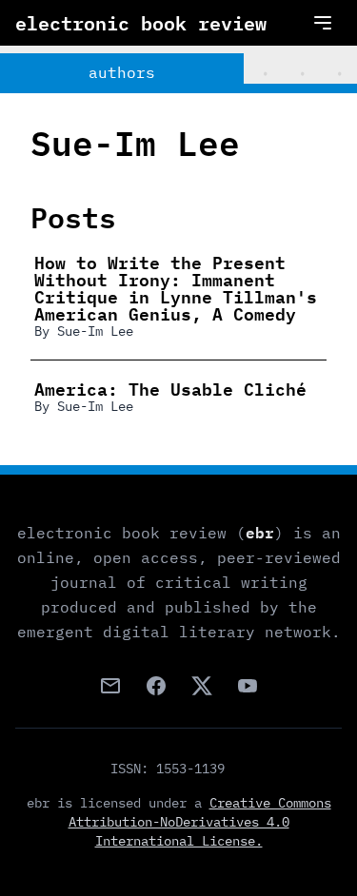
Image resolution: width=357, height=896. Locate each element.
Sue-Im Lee (95, 331)
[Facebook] (156, 685)
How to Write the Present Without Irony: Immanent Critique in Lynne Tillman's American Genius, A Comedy (175, 287)
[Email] (110, 685)
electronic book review (141, 23)
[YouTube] (247, 685)
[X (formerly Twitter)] (201, 685)
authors (122, 72)
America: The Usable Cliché (170, 388)
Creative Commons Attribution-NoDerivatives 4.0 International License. (200, 821)
